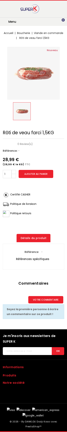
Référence (32, 252)
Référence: (10, 151)
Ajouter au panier (35, 174)
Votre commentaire (46, 299)
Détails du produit (33, 238)
